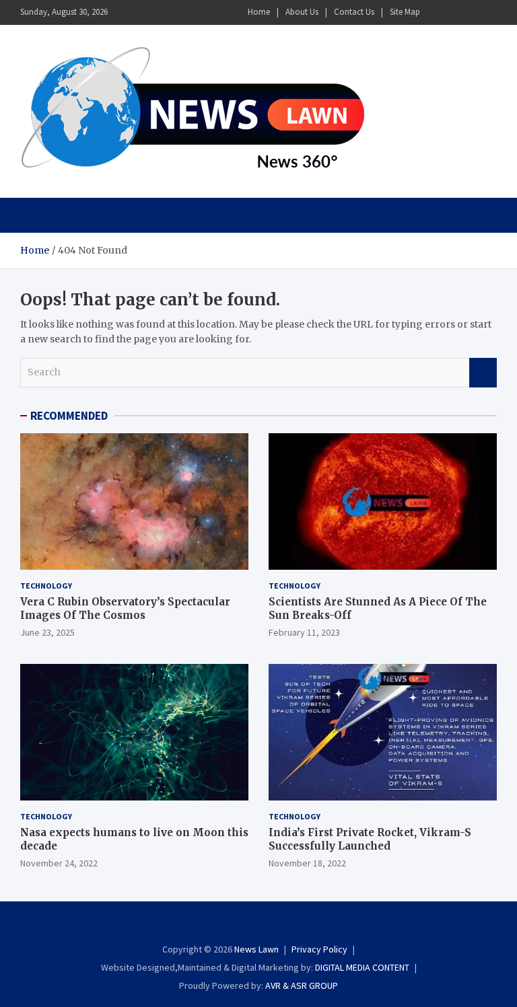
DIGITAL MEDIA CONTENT (362, 967)
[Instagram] (453, 12)
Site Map (405, 11)
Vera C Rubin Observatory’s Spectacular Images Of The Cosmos (125, 608)
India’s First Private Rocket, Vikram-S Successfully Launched (370, 839)
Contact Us (354, 11)
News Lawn (256, 949)
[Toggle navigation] (36, 215)
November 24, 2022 (59, 863)
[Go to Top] (483, 946)
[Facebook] (435, 12)
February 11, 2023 (304, 632)
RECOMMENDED (69, 415)
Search (483, 372)
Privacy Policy (319, 949)
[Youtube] (488, 12)
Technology (46, 586)
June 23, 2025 (47, 632)
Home (259, 11)
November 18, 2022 (307, 863)
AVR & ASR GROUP (301, 985)
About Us (301, 11)
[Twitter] (470, 12)
